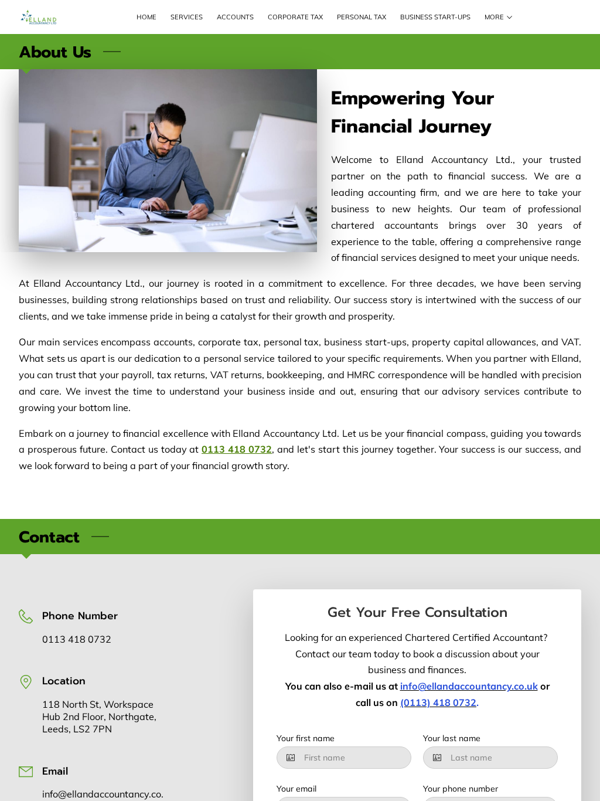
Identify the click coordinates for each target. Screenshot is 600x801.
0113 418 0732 (76, 639)
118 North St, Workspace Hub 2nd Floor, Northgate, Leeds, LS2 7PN (99, 716)
